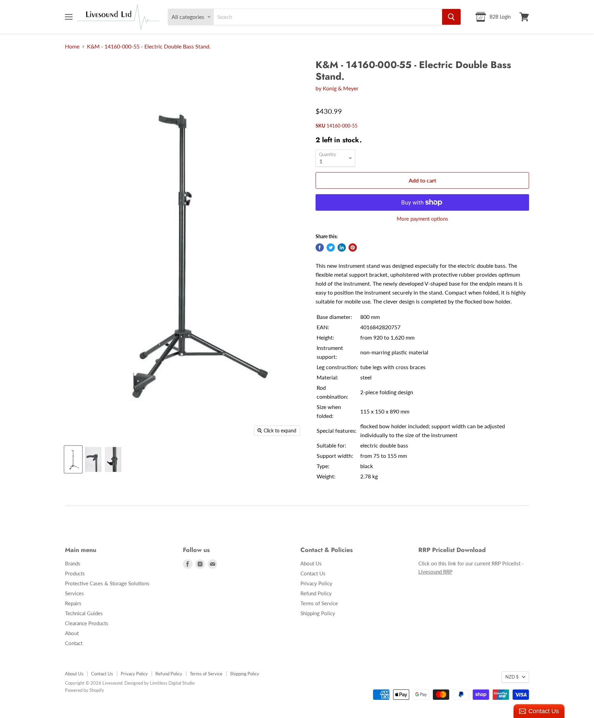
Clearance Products (86, 623)
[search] (328, 17)
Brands (72, 563)
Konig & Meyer (341, 88)
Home (72, 46)
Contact (73, 643)
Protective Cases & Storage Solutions (107, 583)
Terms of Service (319, 603)
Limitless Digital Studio (172, 683)
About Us (311, 563)
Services (74, 593)
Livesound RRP (435, 571)
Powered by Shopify (84, 690)
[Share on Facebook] (320, 247)
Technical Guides (84, 613)
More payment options (422, 219)
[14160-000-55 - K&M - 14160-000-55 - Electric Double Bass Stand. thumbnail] (73, 459)
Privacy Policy (316, 583)
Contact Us (313, 573)
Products (75, 573)
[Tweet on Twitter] (331, 247)
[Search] (451, 17)
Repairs (73, 603)
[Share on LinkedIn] (342, 247)
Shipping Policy (317, 613)
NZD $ (512, 677)
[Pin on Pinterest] (353, 247)
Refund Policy (316, 593)
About (72, 633)
